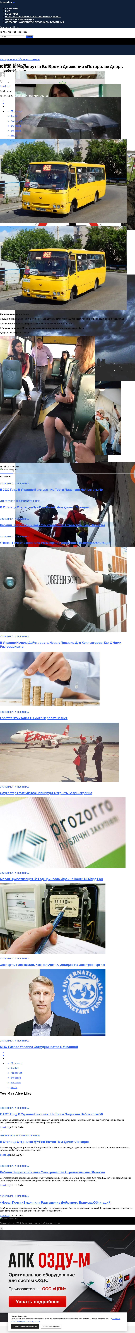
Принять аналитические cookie (25, 1326)
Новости (15, 82)
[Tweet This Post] (70, 1055)
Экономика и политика (24, 69)
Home (7, 11)
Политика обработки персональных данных (33, 16)
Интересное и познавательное (29, 96)
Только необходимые (51, 1326)
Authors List (11, 8)
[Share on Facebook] (70, 1052)
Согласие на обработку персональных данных (34, 22)
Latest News (11, 14)
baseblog (5, 86)
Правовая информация (19, 19)
